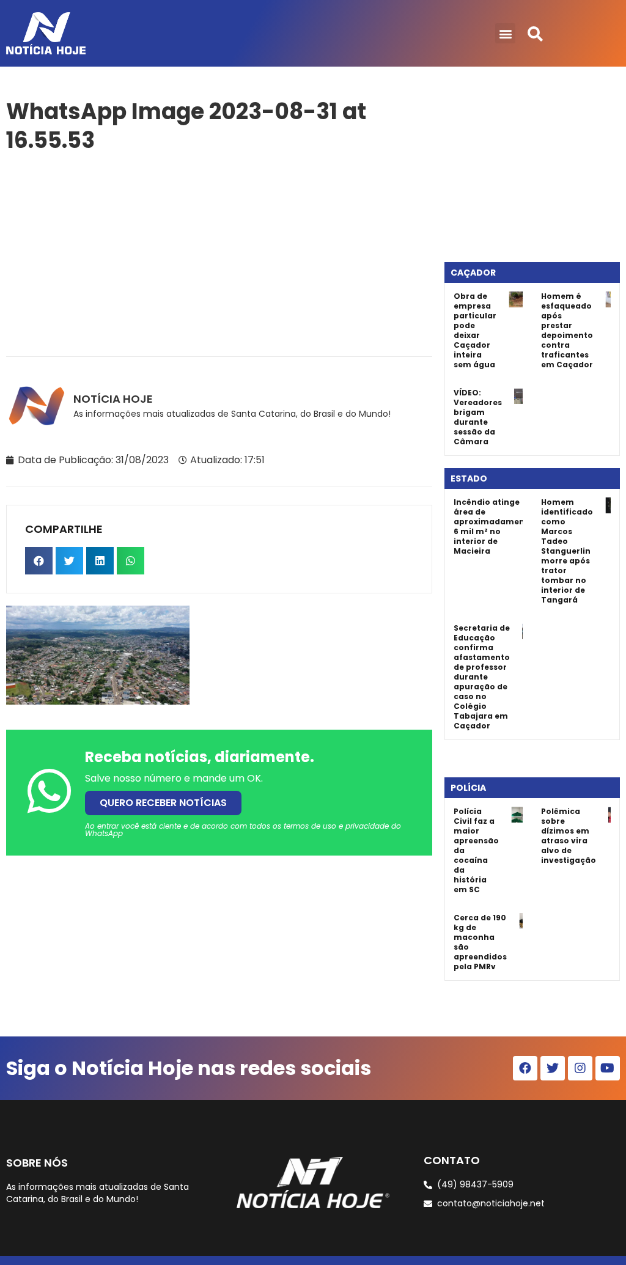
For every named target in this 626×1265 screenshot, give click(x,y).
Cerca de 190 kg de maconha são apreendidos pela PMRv (480, 942)
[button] (505, 33)
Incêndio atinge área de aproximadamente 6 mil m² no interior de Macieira (493, 526)
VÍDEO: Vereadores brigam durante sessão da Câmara (478, 417)
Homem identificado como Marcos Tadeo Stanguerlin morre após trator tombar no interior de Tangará (567, 551)
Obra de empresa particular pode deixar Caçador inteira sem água (475, 330)
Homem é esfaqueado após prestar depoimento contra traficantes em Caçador (567, 330)
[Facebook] (525, 1068)
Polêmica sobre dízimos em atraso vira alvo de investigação (568, 835)
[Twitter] (552, 1068)
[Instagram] (580, 1068)
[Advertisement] (219, 252)
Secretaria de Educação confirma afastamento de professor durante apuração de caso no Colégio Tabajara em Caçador (482, 677)
